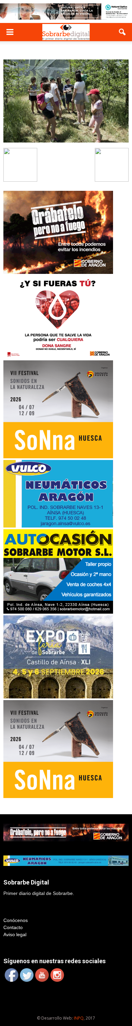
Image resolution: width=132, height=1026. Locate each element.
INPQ (79, 1018)
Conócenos (15, 920)
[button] (122, 32)
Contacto (13, 927)
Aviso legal (14, 934)
